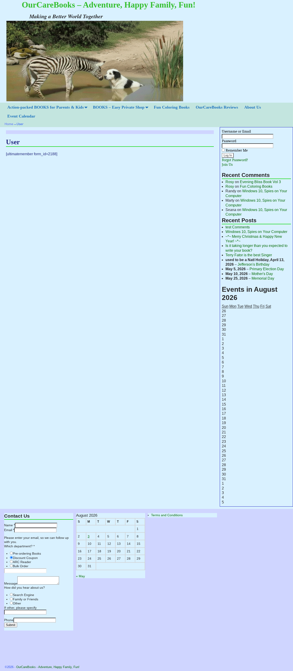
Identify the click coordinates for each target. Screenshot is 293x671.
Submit (10, 625)
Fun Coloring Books (172, 107)
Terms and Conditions (167, 515)
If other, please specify (20, 608)
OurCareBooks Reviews (217, 107)
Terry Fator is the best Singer (248, 255)
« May (80, 576)
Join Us (227, 165)
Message (10, 583)
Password (229, 141)
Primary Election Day (267, 269)
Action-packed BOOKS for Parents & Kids (45, 107)
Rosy (229, 182)
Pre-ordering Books (27, 553)
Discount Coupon (25, 558)
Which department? (19, 546)
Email (9, 530)
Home (9, 124)
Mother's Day (262, 274)
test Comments (237, 227)
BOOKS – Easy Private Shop (118, 107)
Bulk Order (20, 566)
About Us (252, 107)
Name (9, 525)
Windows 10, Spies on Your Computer (256, 232)
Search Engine (23, 595)
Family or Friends (25, 599)
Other (17, 603)
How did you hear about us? (24, 587)
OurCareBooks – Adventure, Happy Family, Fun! (108, 4)
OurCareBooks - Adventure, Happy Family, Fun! (47, 667)
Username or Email (236, 131)
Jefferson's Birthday (253, 264)
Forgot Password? (235, 160)
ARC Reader (22, 562)
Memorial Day (263, 278)
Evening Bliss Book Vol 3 (260, 182)
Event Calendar (21, 116)
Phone (9, 620)
